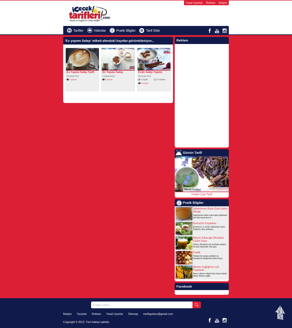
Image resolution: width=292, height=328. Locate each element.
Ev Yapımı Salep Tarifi (80, 72)
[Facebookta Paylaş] (81, 67)
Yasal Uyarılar (194, 2)
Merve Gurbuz (192, 189)
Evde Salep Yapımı (150, 72)
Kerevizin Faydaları (204, 223)
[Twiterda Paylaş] (85, 67)
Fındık (196, 252)
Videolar (100, 30)
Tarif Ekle (153, 30)
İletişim (223, 2)
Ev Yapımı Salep (112, 72)
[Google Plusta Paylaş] (90, 67)
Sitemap (133, 313)
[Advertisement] (187, 14)
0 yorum (73, 79)
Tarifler (78, 30)
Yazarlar (82, 313)
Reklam (210, 2)
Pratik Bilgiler (126, 30)
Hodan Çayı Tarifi (201, 194)
